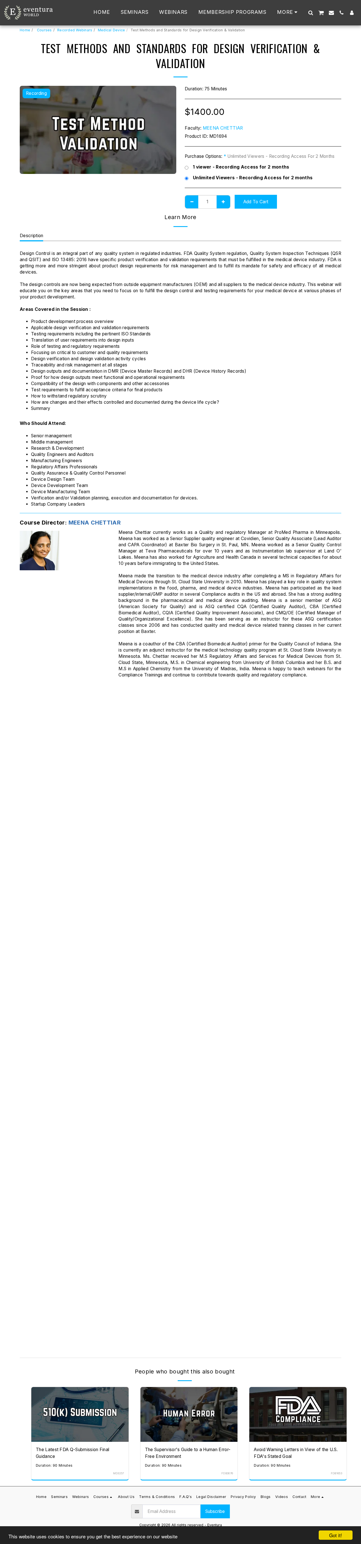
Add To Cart (81, 1439)
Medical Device (111, 30)
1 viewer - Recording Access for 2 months (241, 167)
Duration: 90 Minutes (54, 1465)
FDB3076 (227, 1473)
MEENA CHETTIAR (223, 128)
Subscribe (215, 1511)
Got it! (335, 1535)
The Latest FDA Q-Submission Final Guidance (72, 1453)
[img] (80, 1414)
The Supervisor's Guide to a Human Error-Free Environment (188, 1453)
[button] (310, 12)
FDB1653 (336, 1473)
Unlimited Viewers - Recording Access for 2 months (252, 177)
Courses (44, 30)
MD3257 (118, 1473)
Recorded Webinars (74, 30)
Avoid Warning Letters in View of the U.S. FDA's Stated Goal (296, 1453)
